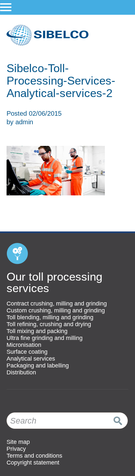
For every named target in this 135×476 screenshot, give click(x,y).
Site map (18, 442)
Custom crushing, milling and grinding (56, 310)
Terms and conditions (34, 455)
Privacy (16, 449)
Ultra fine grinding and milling (45, 338)
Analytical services (31, 358)
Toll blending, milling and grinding (50, 317)
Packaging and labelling (38, 365)
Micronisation (24, 345)
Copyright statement (33, 462)
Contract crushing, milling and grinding (57, 303)
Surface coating (27, 351)
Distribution (21, 372)
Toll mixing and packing (37, 331)
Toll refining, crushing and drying (49, 324)
